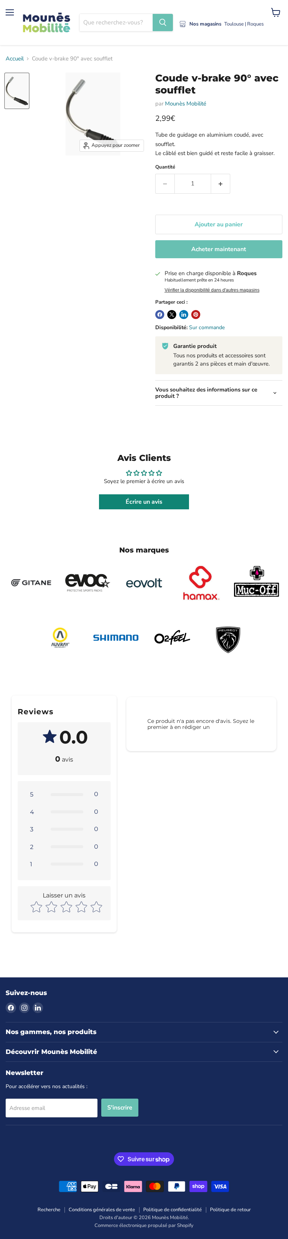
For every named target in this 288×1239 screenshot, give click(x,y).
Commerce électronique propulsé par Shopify (144, 1225)
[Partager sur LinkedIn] (183, 314)
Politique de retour (230, 1209)
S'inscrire (119, 1108)
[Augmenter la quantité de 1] (220, 183)
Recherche (49, 1209)
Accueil (15, 59)
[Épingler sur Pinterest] (195, 314)
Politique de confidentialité (172, 1209)
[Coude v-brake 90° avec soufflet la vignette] (17, 90)
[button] (64, 794)
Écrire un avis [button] (144, 502)
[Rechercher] (163, 22)
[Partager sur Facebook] (159, 314)
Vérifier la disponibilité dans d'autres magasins (212, 290)
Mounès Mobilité (185, 103)
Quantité (165, 167)
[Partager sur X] (171, 314)
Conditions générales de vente (102, 1209)
